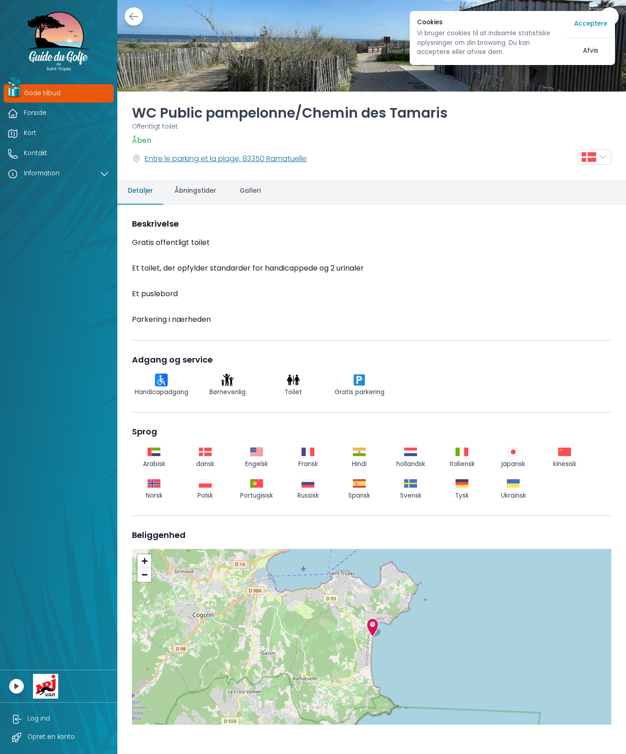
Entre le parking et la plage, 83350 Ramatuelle (226, 159)
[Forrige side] (134, 16)
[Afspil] (16, 686)
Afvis (591, 51)
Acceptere (590, 24)
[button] (372, 627)
